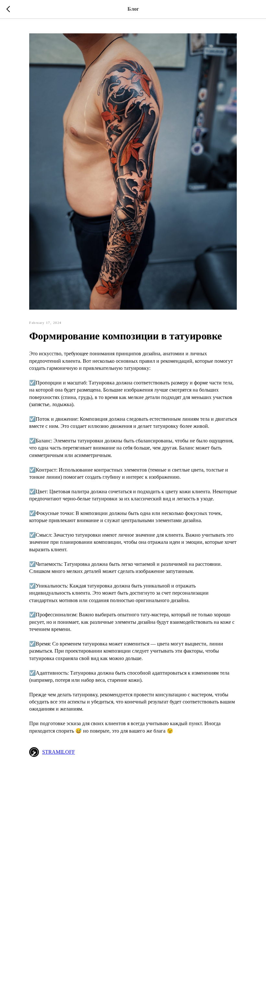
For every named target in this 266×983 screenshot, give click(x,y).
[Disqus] (133, 852)
